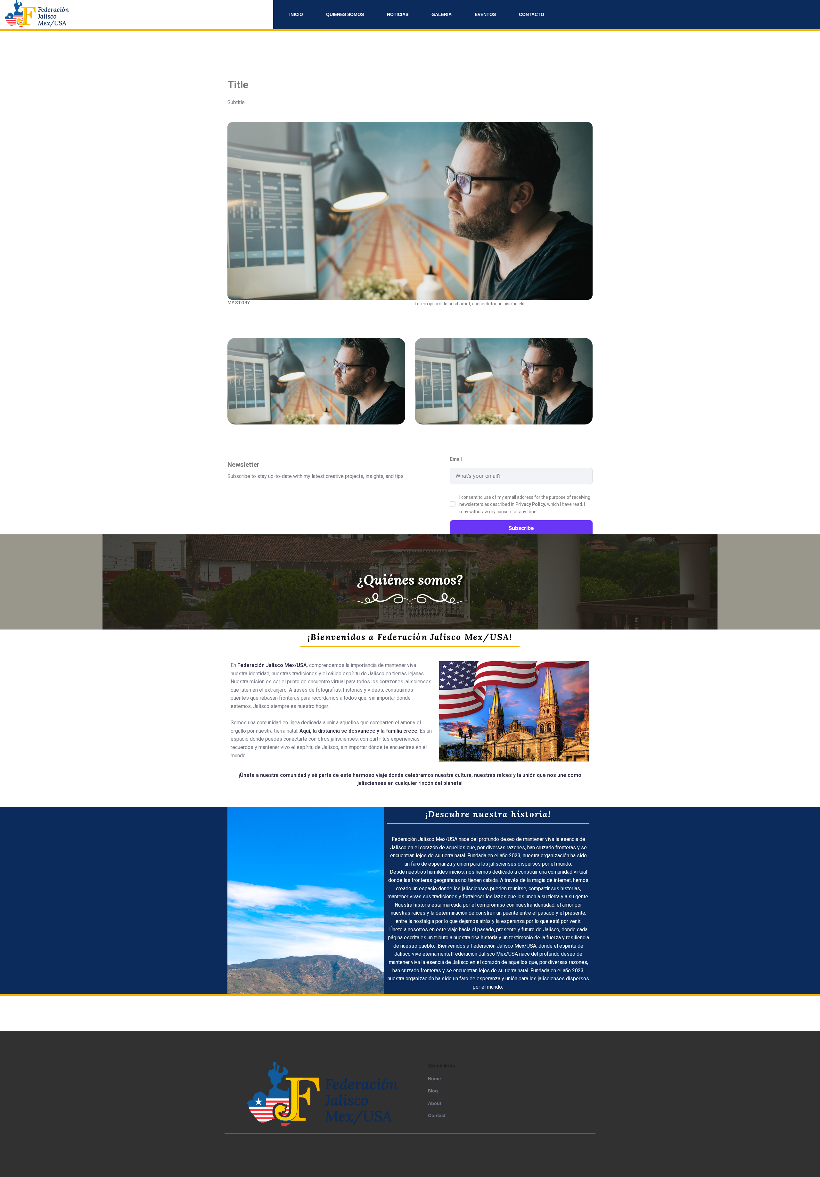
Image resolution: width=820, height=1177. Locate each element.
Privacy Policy (530, 504)
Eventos (485, 14)
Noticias (397, 14)
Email (456, 459)
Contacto (531, 14)
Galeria (441, 14)
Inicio (296, 14)
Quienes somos (345, 14)
